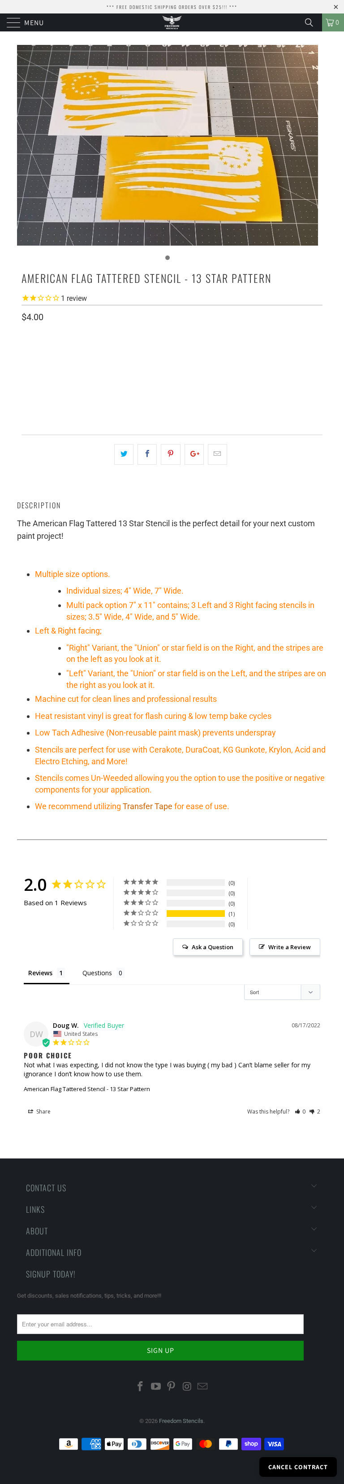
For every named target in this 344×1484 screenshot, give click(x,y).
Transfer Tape (147, 806)
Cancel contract (298, 1467)
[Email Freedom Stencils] (203, 1387)
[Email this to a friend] (217, 454)
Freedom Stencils (181, 1421)
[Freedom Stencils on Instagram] (187, 1387)
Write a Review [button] (289, 947)
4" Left (72, 371)
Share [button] (43, 1111)
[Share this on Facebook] (147, 454)
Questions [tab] (97, 973)
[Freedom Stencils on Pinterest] (171, 1387)
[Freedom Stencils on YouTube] (156, 1387)
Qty (27, 397)
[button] (300, 1111)
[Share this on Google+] (194, 454)
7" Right (107, 371)
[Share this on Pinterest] (170, 454)
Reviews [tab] (40, 973)
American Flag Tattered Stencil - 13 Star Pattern (87, 1089)
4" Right (38, 371)
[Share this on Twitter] (123, 454)
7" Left (142, 371)
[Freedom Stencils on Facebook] (140, 1387)
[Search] (312, 22)
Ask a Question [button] (212, 947)
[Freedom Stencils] (172, 22)
